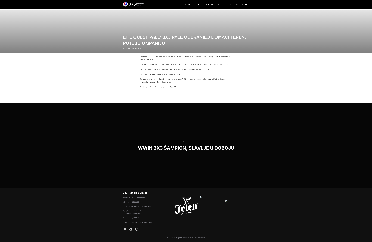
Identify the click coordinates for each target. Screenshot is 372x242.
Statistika (221, 4)
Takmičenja (209, 4)
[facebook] (131, 229)
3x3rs (127, 49)
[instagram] (137, 229)
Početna (188, 4)
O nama (197, 4)
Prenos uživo (234, 4)
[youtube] (125, 229)
